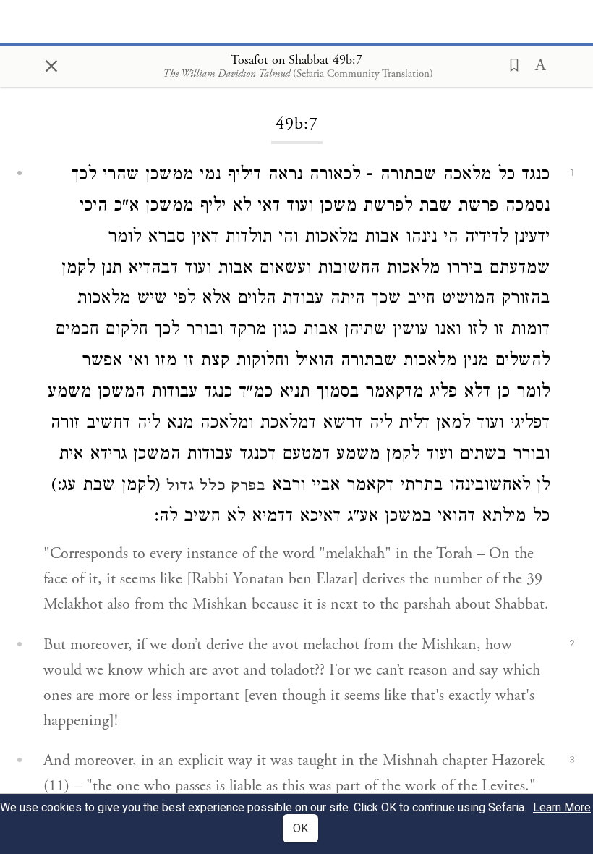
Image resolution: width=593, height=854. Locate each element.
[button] (510, 63)
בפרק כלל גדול (215, 487)
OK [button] (300, 828)
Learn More (562, 807)
